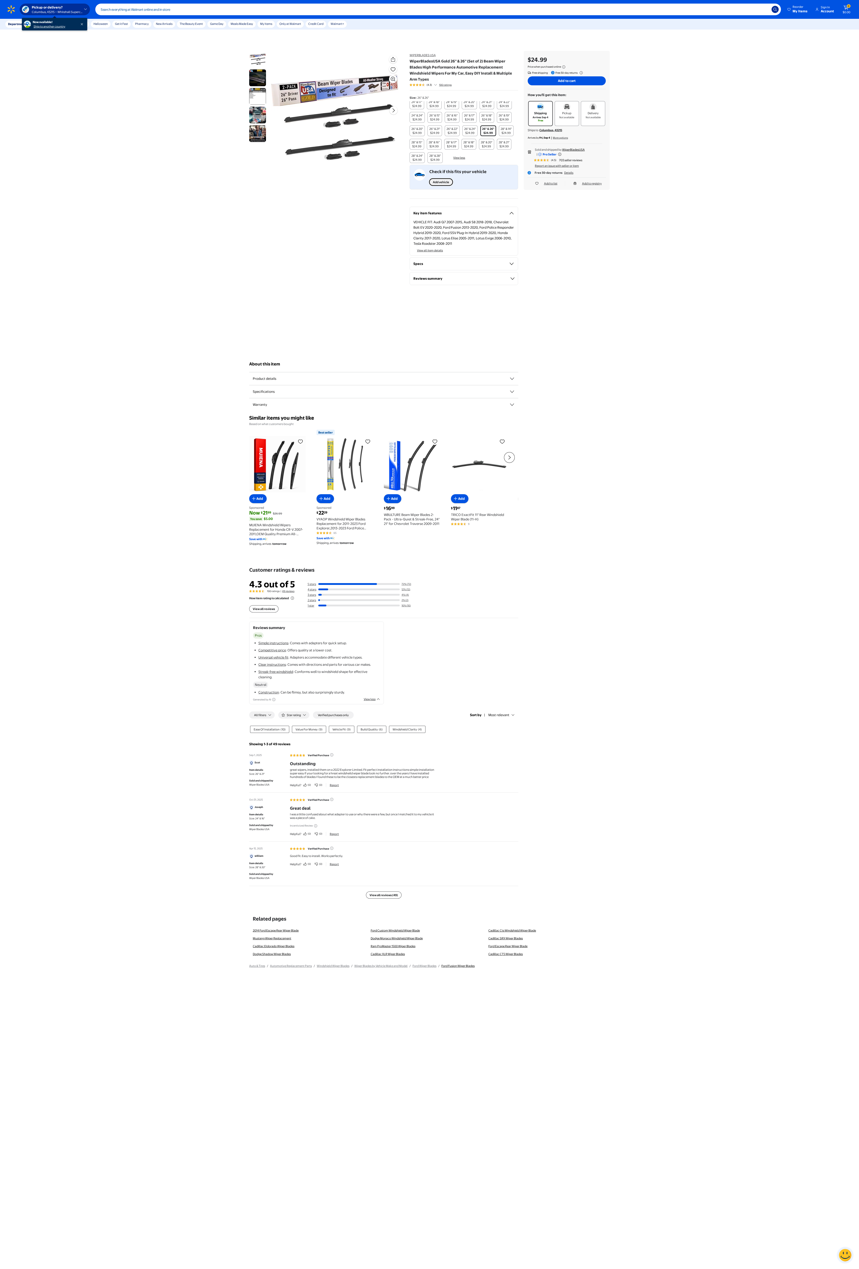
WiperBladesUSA (573, 149)
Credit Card (315, 24)
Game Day (216, 24)
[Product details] (512, 378)
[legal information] (564, 67)
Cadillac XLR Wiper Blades (388, 954)
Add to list (550, 183)
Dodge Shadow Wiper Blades (272, 954)
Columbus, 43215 (550, 130)
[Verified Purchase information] (332, 755)
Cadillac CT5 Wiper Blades (505, 954)
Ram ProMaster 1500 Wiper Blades (393, 946)
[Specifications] (512, 391)
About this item (264, 364)
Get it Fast (121, 24)
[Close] (82, 24)
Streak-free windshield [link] (275, 672)
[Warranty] (512, 404)
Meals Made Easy (242, 24)
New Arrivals (164, 24)
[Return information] (580, 73)
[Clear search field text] (764, 9)
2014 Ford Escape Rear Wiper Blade (276, 930)
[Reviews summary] (435, 85)
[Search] (775, 9)
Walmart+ (337, 24)
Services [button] (45, 24)
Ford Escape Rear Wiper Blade (507, 946)
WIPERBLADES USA (423, 55)
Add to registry (592, 183)
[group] (431, 85)
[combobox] (438, 9)
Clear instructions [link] (272, 664)
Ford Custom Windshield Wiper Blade (395, 930)
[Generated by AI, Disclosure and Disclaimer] (274, 699)
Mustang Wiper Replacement (272, 938)
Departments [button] (17, 24)
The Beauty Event (191, 24)
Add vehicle (441, 182)
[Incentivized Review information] (315, 826)
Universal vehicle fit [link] (273, 657)
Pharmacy (142, 24)
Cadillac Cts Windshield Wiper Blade (512, 930)
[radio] (417, 104)
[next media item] (393, 110)
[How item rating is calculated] (292, 598)
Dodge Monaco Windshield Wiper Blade (397, 938)
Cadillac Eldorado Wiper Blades (273, 946)
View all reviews (264, 609)
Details (568, 172)
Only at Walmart (290, 24)
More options (560, 137)
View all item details (430, 250)
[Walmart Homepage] (11, 9)
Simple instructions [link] (273, 643)
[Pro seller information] (560, 154)
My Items (266, 24)
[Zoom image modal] (393, 79)
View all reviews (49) (384, 895)
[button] (798, 9)
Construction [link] (268, 692)
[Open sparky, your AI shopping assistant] (845, 1255)
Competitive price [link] (272, 650)
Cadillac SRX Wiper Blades (505, 938)
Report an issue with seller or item (557, 165)
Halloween (101, 24)
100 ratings (445, 85)
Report (334, 785)
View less (459, 157)
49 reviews (288, 591)
